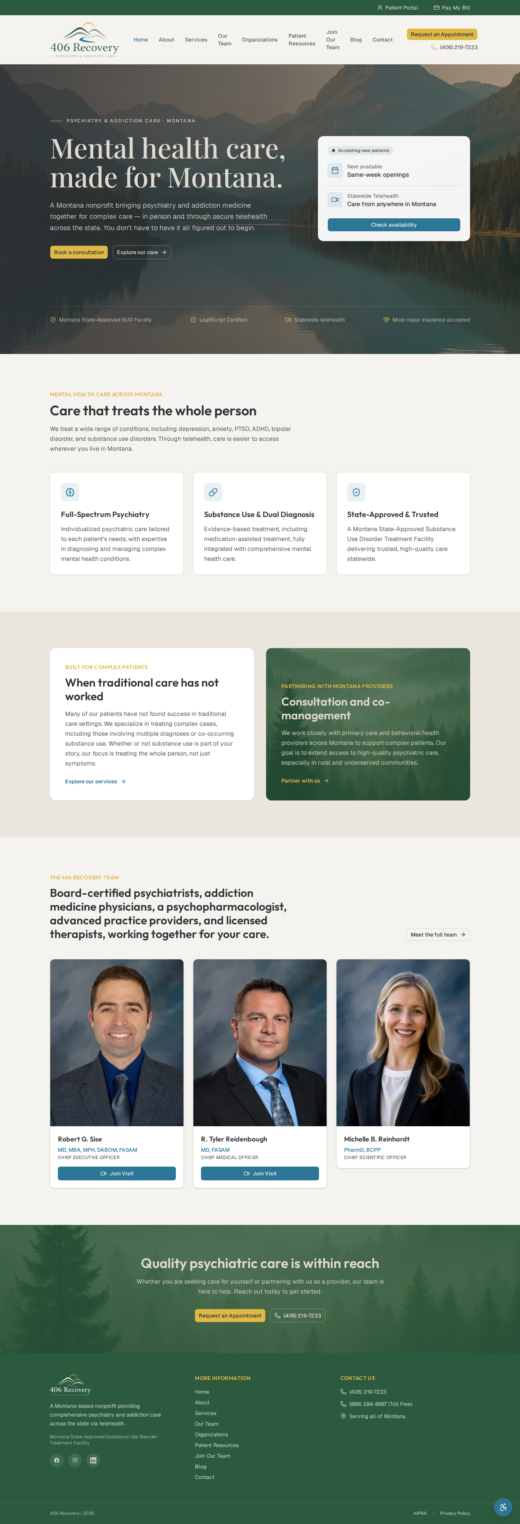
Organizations (260, 39)
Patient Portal (401, 7)
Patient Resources (302, 39)
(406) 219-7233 (459, 47)
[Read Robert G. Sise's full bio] (116, 1042)
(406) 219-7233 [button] (302, 1315)
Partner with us (300, 780)
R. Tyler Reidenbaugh (234, 1139)
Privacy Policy (455, 1513)
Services (196, 39)
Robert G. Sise (80, 1139)
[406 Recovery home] (85, 39)
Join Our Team (333, 40)
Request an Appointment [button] (442, 34)
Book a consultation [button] (79, 252)
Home (141, 39)
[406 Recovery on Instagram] (75, 1460)
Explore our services (91, 781)
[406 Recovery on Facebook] (57, 1460)
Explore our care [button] (137, 252)
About (166, 39)
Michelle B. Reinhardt (377, 1139)
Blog (356, 39)
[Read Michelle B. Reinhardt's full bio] (403, 1042)
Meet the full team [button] (434, 934)
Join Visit (122, 1173)
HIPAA (420, 1513)
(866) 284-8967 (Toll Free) (380, 1404)
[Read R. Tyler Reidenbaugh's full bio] (260, 1042)
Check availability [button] (394, 224)
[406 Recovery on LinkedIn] (93, 1460)
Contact (383, 39)
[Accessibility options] (503, 1507)
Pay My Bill (456, 7)
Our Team (224, 39)
